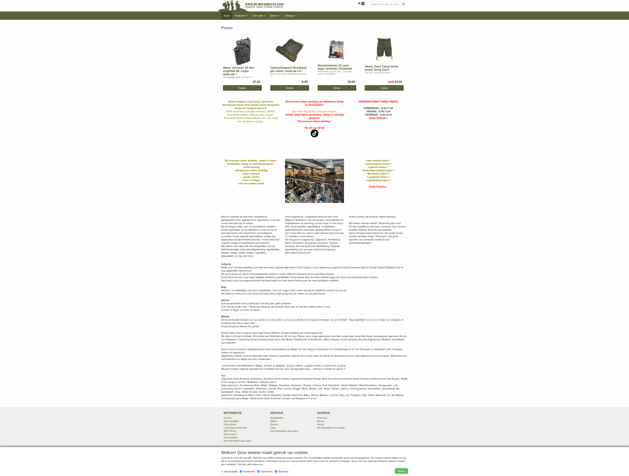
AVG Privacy (230, 430)
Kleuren (274, 424)
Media (273, 421)
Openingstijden (231, 421)
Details (242, 88)
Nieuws (320, 421)
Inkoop (320, 424)
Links (273, 427)
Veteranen (322, 417)
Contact (228, 417)
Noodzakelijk (231, 471)
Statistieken (267, 471)
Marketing (283, 471)
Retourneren (230, 434)
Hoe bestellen (231, 437)
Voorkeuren (249, 471)
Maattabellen (277, 417)
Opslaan (401, 471)
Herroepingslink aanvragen (238, 440)
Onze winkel (230, 424)
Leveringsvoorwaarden (235, 427)
